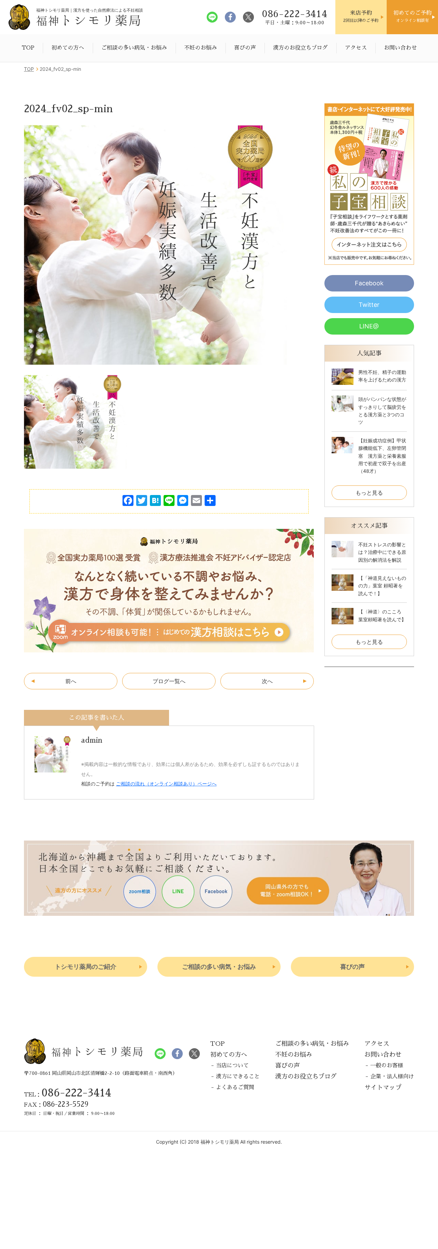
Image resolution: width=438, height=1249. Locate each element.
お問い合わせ (400, 48)
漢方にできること (238, 1076)
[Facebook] (128, 501)
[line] (212, 17)
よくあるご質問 (235, 1087)
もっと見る (369, 492)
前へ (70, 681)
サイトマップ (382, 1087)
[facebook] (230, 17)
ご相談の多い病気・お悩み (134, 48)
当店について (232, 1065)
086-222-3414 (76, 1093)
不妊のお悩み (200, 48)
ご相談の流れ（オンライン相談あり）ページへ (166, 783)
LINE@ (369, 326)
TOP (28, 48)
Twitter (369, 304)
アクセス (356, 48)
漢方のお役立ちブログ (300, 48)
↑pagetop (405, 1018)
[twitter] (248, 17)
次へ (267, 681)
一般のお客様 (386, 1065)
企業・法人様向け (392, 1076)
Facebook (369, 283)
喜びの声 (245, 48)
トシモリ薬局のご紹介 (85, 966)
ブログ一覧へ (169, 681)
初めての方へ (67, 48)
